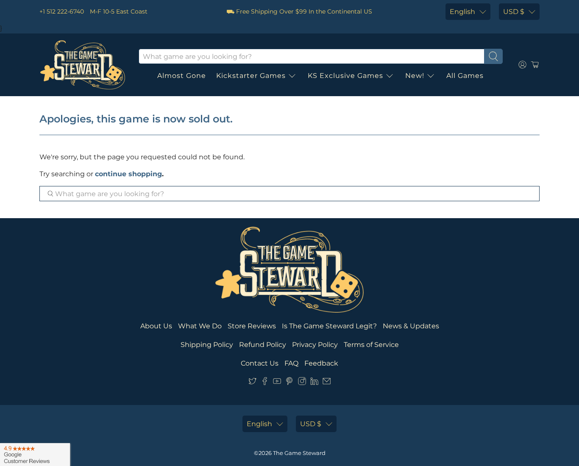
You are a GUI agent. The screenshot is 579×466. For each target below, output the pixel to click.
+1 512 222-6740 (61, 11)
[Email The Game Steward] (327, 383)
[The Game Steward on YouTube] (277, 383)
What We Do (200, 326)
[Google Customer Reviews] (35, 454)
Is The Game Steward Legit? (329, 326)
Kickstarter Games (251, 76)
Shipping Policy (207, 345)
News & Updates (411, 326)
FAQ (291, 363)
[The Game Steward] (82, 64)
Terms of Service (371, 345)
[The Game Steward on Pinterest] (289, 383)
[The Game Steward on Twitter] (252, 383)
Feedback (321, 363)
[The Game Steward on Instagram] (302, 383)
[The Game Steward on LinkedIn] (314, 383)
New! (414, 76)
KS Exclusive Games (345, 76)
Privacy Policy (315, 345)
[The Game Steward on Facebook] (265, 383)
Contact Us (259, 363)
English (462, 12)
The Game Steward (299, 452)
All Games (465, 76)
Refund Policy (262, 345)
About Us (156, 326)
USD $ (513, 12)
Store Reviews (252, 326)
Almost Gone (181, 76)
